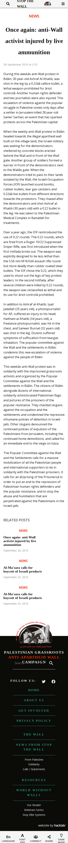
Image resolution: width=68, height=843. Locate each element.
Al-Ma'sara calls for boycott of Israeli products (22, 569)
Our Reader (34, 805)
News (34, 16)
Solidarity (33, 764)
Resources (34, 780)
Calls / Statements (34, 769)
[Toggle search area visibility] (6, 3)
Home (34, 690)
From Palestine (34, 759)
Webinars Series (34, 810)
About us (34, 700)
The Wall (34, 734)
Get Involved (34, 710)
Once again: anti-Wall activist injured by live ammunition (19, 541)
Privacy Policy (34, 720)
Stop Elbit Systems (34, 815)
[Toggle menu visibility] (62, 3)
